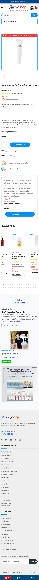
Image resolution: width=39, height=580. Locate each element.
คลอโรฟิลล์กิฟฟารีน (7, 531)
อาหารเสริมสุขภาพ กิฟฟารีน (9, 471)
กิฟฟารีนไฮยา (5, 484)
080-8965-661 (9, 357)
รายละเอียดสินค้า (19, 173)
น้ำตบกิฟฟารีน (5, 487)
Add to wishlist (10, 152)
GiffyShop (20, 573)
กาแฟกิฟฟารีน (5, 458)
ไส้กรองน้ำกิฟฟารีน (6, 465)
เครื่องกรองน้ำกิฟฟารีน (7, 461)
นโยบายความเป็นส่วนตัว (7, 543)
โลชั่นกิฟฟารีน (5, 490)
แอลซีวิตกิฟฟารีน (6, 527)
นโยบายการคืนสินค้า (7, 540)
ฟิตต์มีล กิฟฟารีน (6, 455)
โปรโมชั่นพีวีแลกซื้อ (6, 452)
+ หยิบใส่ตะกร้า (20, 145)
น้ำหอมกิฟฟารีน (5, 500)
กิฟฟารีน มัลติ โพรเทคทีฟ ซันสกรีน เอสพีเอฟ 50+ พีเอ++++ (19, 256)
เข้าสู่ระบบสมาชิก (6, 505)
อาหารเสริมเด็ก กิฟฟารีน (8, 474)
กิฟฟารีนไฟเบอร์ (5, 468)
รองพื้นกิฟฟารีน (5, 481)
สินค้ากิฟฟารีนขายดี (6, 497)
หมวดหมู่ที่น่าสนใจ (10, 21)
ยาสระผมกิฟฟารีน (6, 518)
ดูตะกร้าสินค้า (21, 577)
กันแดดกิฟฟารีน (5, 524)
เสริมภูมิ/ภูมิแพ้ (5, 477)
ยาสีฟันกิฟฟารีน (5, 493)
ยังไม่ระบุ (9, 90)
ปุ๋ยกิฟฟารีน (4, 534)
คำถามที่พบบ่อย (5, 537)
